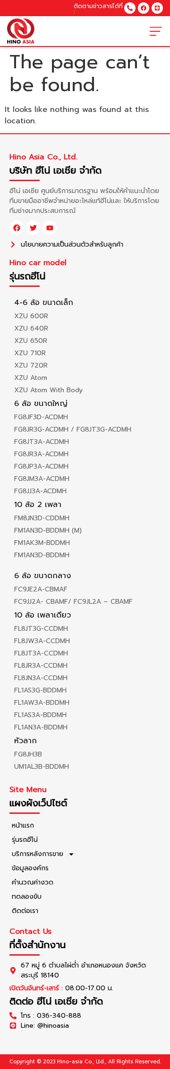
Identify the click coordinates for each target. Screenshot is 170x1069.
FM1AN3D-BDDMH (41, 555)
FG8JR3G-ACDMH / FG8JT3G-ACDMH (72, 429)
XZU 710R (30, 353)
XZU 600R (31, 316)
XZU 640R (31, 328)
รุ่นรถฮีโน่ (25, 840)
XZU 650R (30, 341)
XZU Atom (30, 378)
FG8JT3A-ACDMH (41, 442)
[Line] (157, 8)
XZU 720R (31, 365)
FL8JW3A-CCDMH (42, 641)
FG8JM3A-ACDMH (41, 479)
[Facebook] (143, 8)
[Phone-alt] (130, 8)
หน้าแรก (23, 825)
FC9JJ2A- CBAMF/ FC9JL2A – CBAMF (73, 602)
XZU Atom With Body (48, 390)
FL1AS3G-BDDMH (40, 690)
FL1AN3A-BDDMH (41, 727)
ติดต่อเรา (25, 911)
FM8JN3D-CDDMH (41, 518)
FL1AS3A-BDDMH (40, 715)
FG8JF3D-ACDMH (41, 417)
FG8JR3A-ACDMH (41, 454)
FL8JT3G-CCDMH (41, 629)
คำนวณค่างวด (32, 882)
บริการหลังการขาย (37, 854)
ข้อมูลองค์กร (30, 868)
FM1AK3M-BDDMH (42, 543)
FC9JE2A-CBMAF (41, 589)
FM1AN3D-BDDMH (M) (48, 530)
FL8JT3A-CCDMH (41, 653)
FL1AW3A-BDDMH (41, 703)
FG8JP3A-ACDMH (41, 466)
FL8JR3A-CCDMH (41, 666)
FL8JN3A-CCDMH (41, 678)
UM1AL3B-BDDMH (41, 767)
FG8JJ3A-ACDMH (40, 491)
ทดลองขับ (27, 897)
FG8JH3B (28, 754)
